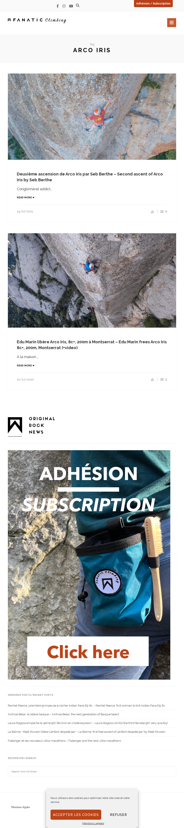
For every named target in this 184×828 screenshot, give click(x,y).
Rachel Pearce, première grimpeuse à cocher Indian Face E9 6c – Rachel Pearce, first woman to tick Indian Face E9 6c (86, 705)
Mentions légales (20, 807)
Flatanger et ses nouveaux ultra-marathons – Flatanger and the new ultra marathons (64, 740)
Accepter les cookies (76, 815)
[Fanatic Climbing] (37, 20)
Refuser (118, 815)
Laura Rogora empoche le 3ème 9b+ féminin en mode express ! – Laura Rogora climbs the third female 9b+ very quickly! (88, 723)
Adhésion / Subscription (153, 3)
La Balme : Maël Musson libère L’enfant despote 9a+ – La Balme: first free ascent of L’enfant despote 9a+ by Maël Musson (86, 731)
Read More (25, 197)
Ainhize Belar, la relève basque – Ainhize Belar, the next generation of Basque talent (63, 714)
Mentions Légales (93, 823)
